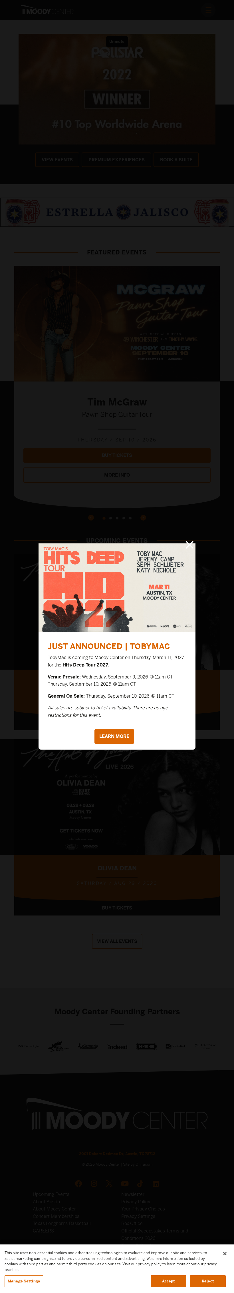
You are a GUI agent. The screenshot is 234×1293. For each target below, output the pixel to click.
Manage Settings (24, 1281)
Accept (168, 1281)
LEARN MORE (114, 736)
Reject (208, 1281)
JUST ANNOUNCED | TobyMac (109, 646)
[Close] (225, 1253)
